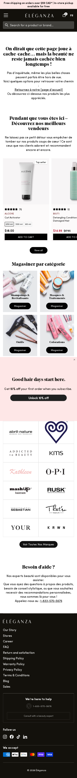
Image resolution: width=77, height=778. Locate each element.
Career (8, 641)
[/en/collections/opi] (56, 472)
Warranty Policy (13, 664)
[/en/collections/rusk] (56, 490)
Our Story (9, 630)
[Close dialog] (74, 359)
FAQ (6, 647)
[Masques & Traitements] (57, 291)
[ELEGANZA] (39, 15)
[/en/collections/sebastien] (20, 509)
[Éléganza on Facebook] (12, 736)
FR (71, 15)
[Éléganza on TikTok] (18, 736)
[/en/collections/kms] (56, 453)
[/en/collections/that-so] (56, 509)
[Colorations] (57, 335)
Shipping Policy (13, 658)
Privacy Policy (12, 669)
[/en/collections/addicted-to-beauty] (20, 453)
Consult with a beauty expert (38, 715)
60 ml (28, 224)
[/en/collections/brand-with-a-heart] (56, 432)
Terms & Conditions (16, 675)
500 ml (19, 224)
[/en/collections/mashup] (20, 490)
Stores (7, 636)
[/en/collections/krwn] (56, 527)
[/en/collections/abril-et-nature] (20, 432)
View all (38, 250)
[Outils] (20, 335)
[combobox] (42, 25)
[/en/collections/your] (20, 527)
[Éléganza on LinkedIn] (25, 736)
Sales (6, 686)
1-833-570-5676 (51, 601)
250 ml (9, 224)
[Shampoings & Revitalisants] (20, 291)
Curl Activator (12, 217)
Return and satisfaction (19, 652)
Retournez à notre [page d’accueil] (39, 89)
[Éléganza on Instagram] (5, 736)
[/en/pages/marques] (38, 544)
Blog (6, 681)
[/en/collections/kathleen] (20, 472)
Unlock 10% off (38, 398)
